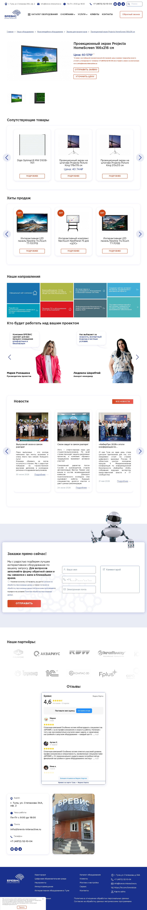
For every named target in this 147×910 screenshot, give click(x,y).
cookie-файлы (17, 899)
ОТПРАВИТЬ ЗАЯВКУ (86, 70)
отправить (24, 603)
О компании (66, 14)
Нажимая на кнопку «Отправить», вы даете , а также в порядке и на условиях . (31, 588)
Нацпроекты (40, 883)
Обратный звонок (131, 14)
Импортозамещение (44, 887)
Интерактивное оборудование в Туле (52, 891)
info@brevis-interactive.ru (51, 4)
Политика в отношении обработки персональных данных (101, 898)
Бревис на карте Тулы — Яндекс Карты (73, 782)
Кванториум (40, 875)
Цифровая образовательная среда (50, 879)
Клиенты (84, 879)
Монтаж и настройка (89, 883)
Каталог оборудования (45, 14)
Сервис (83, 887)
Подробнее (32, 176)
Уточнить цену (85, 77)
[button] (6, 157)
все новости (123, 401)
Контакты (84, 891)
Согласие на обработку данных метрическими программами (102, 901)
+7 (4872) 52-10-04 (102, 4)
